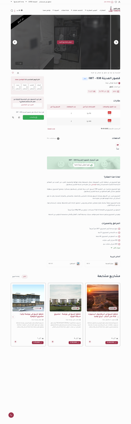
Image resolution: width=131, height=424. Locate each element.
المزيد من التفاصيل (27, 105)
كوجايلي (93, 184)
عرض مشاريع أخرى (65, 42)
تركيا (111, 73)
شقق (105, 73)
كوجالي (99, 73)
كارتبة (92, 73)
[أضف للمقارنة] (89, 341)
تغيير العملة (51, 129)
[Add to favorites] (13, 73)
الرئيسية (117, 73)
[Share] (18, 73)
